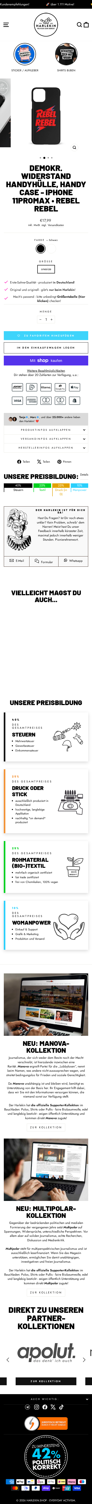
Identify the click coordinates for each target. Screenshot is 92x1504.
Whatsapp (75, 560)
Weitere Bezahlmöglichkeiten (46, 371)
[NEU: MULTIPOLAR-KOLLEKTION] (46, 1170)
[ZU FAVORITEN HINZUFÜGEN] (9, 615)
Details (84, 475)
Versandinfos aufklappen (46, 439)
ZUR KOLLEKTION (46, 1127)
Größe (46, 261)
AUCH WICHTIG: (45, 1399)
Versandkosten (56, 225)
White (51, 248)
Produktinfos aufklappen (46, 430)
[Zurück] (8, 1360)
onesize (46, 269)
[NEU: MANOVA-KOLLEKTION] (46, 1004)
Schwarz (40, 248)
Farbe (46, 240)
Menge (46, 311)
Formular (46, 562)
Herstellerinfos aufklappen (46, 447)
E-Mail (19, 560)
